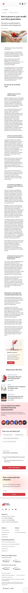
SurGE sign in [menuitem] (5, 550)
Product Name (6, 451)
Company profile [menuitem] (5, 530)
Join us (14, 494)
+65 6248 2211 (14, 522)
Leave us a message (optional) (9, 441)
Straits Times (15, 67)
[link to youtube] (16, 509)
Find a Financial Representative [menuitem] (9, 541)
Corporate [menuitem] (17, 530)
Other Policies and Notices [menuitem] (7, 577)
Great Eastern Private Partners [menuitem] (8, 546)
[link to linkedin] (12, 509)
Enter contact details (14, 467)
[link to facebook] (3, 509)
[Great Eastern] (3, 3)
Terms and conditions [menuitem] (6, 573)
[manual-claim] (22, 4)
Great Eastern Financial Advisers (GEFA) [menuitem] (10, 544)
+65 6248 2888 (11, 520)
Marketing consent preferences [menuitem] (8, 575)
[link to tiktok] (9, 509)
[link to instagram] (6, 509)
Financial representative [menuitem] (20, 532)
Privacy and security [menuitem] (20, 575)
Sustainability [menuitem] (5, 536)
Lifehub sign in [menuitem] (5, 548)
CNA (12, 203)
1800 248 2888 (9, 518)
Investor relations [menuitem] (5, 532)
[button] (20, 4)
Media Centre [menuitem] (5, 534)
